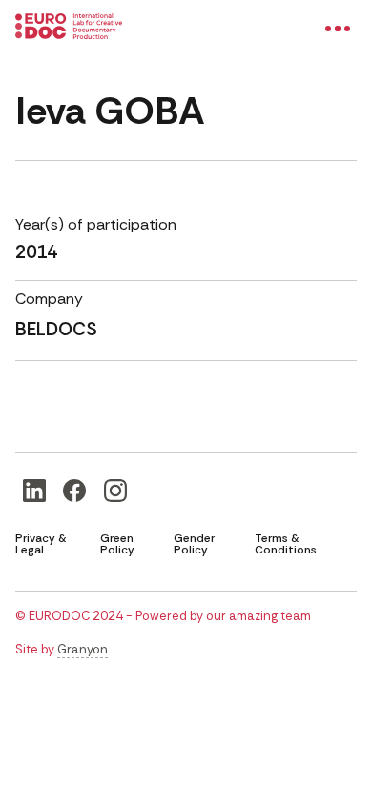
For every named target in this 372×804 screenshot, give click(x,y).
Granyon (82, 649)
